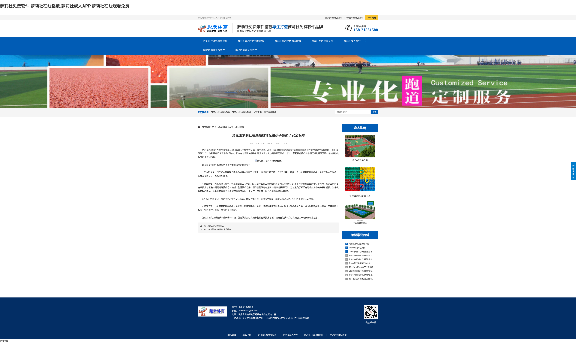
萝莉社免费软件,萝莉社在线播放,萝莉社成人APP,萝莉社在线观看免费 (64, 6)
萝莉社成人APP (352, 41)
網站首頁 (232, 334)
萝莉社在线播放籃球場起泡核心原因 (360, 259)
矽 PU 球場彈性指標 (355, 247)
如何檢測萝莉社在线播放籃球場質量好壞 (360, 271)
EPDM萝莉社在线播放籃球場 (359, 251)
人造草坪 (257, 112)
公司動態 (240, 126)
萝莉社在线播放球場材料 (251, 41)
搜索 (374, 112)
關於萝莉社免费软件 (334, 17)
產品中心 (247, 334)
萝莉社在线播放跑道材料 (288, 41)
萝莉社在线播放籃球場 (215, 41)
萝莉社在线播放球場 (220, 112)
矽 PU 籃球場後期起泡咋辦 (358, 263)
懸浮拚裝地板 (270, 112)
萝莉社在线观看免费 (322, 41)
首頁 (214, 126)
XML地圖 (372, 17)
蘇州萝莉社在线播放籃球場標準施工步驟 (360, 279)
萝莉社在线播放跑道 (241, 112)
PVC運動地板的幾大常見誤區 (219, 229)
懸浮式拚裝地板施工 (215, 225)
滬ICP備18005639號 (278, 318)
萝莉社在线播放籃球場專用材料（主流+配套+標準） (360, 255)
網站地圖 (4, 340)
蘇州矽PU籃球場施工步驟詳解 (359, 267)
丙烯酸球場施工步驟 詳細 (357, 243)
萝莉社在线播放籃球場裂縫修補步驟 (360, 275)
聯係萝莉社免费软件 (355, 17)
